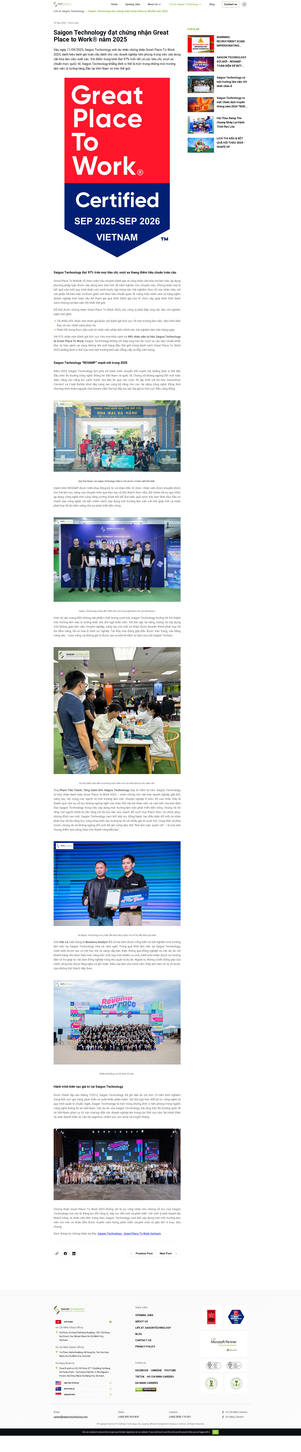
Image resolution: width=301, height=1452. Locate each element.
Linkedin (156, 1370)
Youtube (170, 1370)
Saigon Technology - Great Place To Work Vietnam (129, 1233)
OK (215, 1432)
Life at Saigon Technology (183, 4)
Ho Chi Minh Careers (160, 1376)
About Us (153, 4)
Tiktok (139, 1376)
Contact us (230, 4)
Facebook (141, 1370)
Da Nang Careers (146, 1382)
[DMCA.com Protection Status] (157, 1389)
